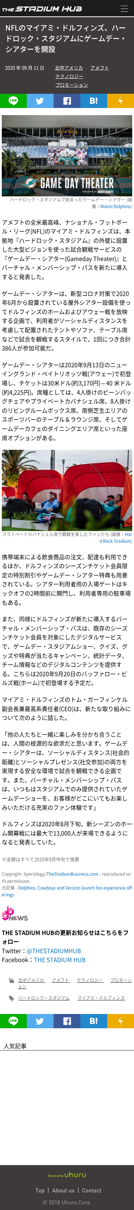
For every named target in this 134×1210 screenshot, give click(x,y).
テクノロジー (69, 76)
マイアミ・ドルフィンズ (101, 998)
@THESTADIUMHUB (54, 950)
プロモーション (71, 84)
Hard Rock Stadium (115, 537)
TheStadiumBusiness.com (72, 874)
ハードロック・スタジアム (44, 998)
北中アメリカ (69, 67)
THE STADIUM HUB (60, 959)
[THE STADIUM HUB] (93, 101)
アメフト (99, 67)
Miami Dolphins (115, 206)
